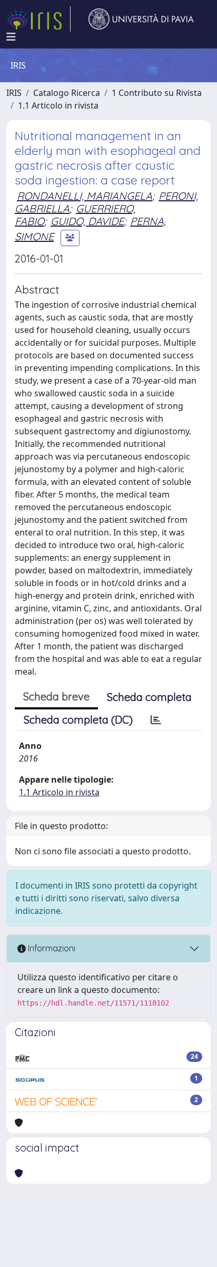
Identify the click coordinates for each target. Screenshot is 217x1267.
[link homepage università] (141, 19)
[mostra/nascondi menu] (11, 37)
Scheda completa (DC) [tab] (78, 719)
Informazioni (50, 948)
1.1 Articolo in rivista (58, 105)
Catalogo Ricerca (66, 93)
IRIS (14, 93)
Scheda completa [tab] (149, 697)
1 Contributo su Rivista (157, 93)
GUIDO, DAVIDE (87, 221)
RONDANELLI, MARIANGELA (84, 195)
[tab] (156, 720)
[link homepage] (38, 19)
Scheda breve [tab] (56, 696)
